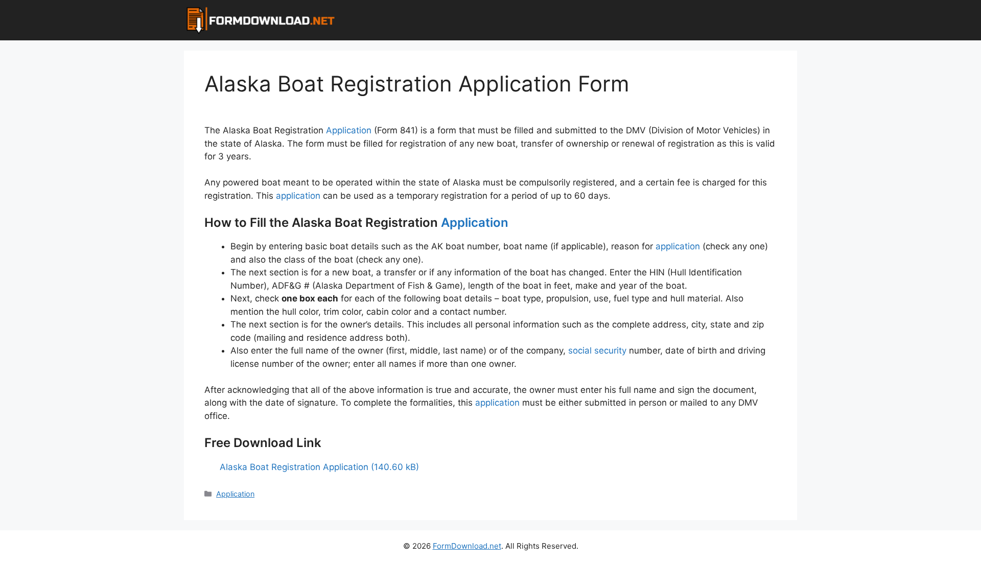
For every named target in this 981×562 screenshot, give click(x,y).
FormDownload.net (467, 546)
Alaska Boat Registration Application (294, 467)
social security (597, 350)
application (298, 196)
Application (348, 130)
